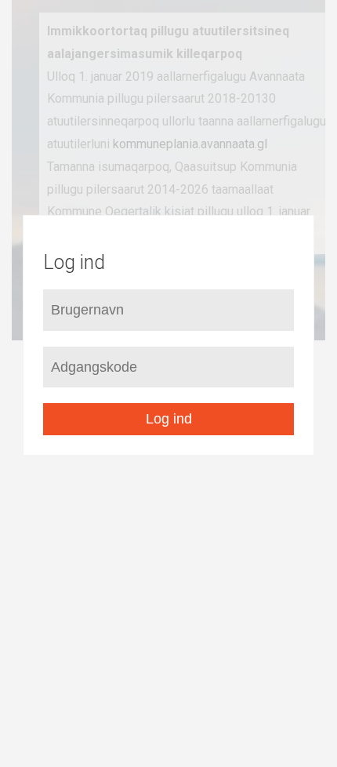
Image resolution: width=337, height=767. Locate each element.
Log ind (169, 419)
